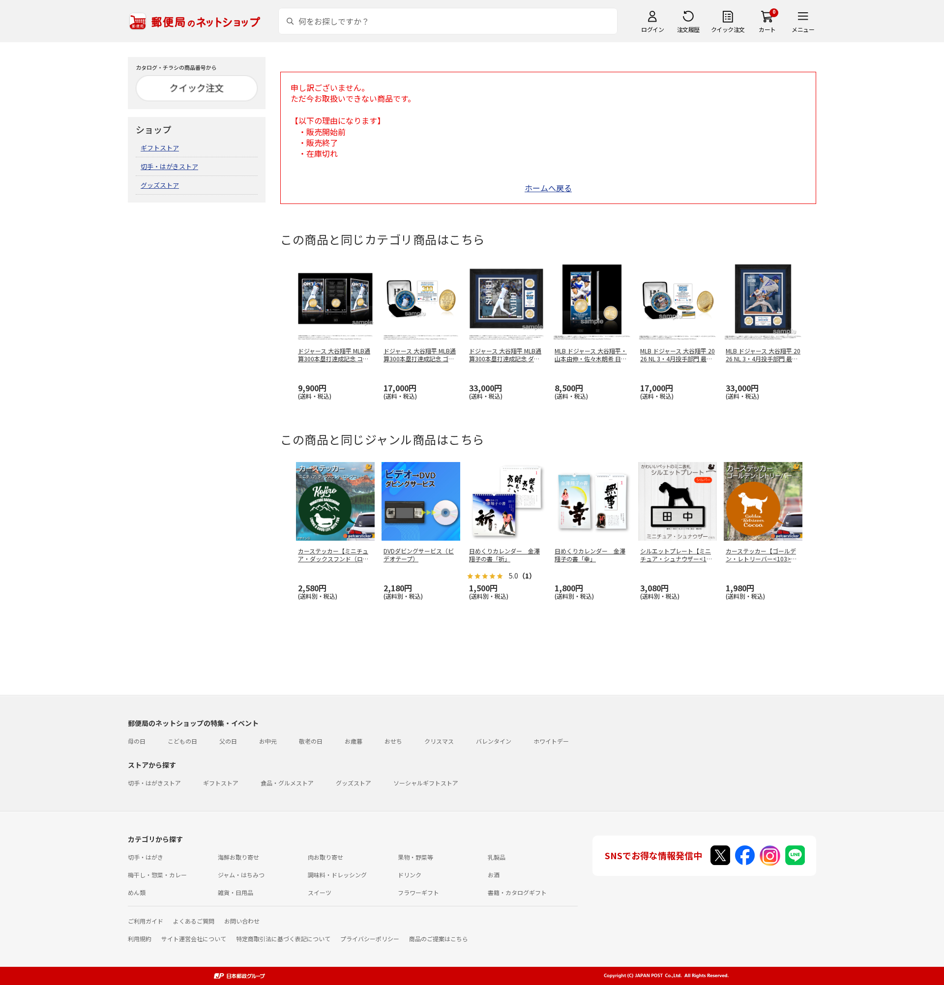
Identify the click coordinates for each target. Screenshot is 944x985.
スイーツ (319, 892)
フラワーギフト (418, 892)
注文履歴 (688, 29)
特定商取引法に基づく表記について (283, 938)
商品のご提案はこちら (438, 938)
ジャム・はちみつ (241, 874)
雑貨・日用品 (235, 892)
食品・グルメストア (287, 783)
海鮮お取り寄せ (238, 857)
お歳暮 (353, 741)
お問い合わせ (242, 921)
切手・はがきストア (169, 166)
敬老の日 (311, 741)
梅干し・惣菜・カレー (157, 874)
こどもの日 (182, 741)
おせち (393, 741)
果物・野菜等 (415, 857)
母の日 (137, 741)
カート (767, 29)
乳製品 (496, 857)
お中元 (268, 741)
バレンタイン (493, 741)
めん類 (137, 892)
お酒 (494, 874)
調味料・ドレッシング (337, 874)
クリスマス (439, 741)
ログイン (652, 29)
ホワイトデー (551, 741)
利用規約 (139, 938)
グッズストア (160, 185)
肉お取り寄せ (325, 857)
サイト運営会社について (193, 938)
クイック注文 (728, 29)
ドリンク (409, 874)
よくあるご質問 (193, 921)
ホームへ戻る (548, 188)
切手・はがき (145, 857)
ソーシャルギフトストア (425, 783)
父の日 (228, 741)
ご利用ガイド (145, 921)
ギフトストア (160, 147)
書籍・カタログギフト (517, 892)
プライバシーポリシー (369, 938)
